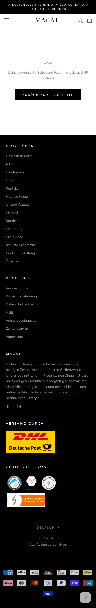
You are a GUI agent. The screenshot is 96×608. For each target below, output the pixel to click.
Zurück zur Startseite (48, 95)
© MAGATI (48, 538)
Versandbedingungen (22, 320)
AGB (9, 312)
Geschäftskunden (19, 156)
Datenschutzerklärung (22, 304)
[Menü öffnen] (6, 20)
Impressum (14, 336)
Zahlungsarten (17, 328)
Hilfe (9, 180)
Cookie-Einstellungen (22, 253)
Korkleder (13, 220)
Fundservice (15, 172)
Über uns (13, 261)
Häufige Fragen (18, 196)
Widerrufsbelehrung (21, 296)
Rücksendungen (18, 288)
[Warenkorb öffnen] (89, 20)
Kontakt (12, 188)
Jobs (9, 164)
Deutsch (45, 527)
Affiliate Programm (20, 245)
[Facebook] (7, 406)
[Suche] (81, 20)
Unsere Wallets (18, 204)
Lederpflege (15, 229)
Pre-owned (14, 237)
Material (12, 212)
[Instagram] (19, 406)
